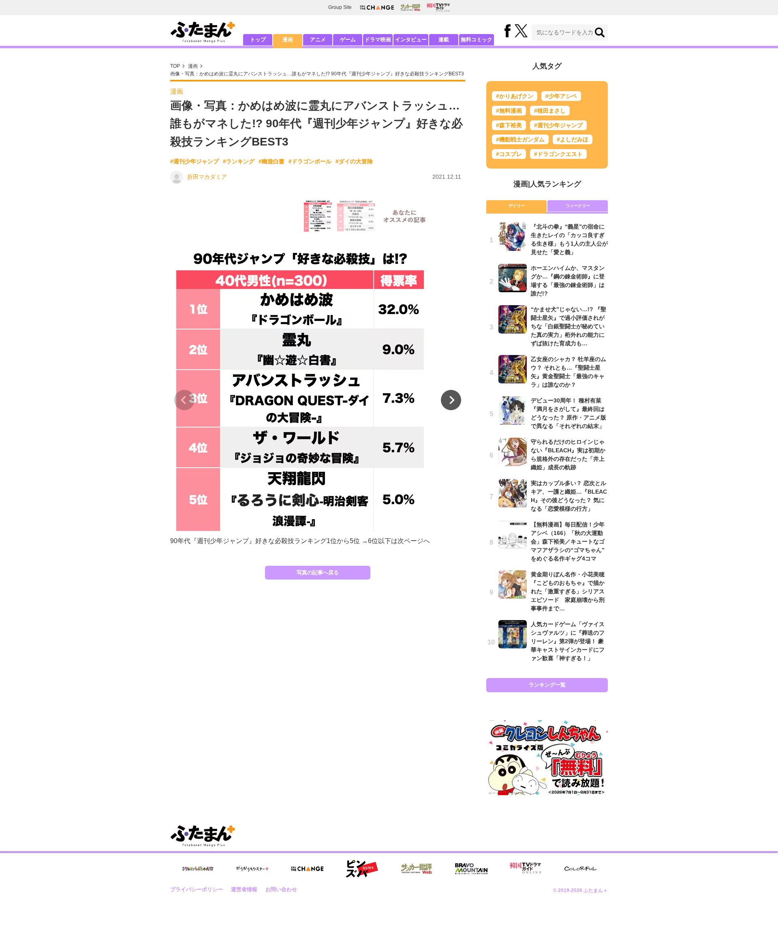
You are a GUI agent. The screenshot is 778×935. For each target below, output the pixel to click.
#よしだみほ (572, 139)
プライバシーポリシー (196, 889)
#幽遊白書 (271, 161)
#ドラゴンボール (310, 161)
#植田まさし (550, 110)
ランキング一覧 (547, 685)
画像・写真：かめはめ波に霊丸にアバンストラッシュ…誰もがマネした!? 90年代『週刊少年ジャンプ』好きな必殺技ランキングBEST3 (317, 74)
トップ (258, 39)
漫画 (287, 39)
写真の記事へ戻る (318, 572)
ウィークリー (578, 205)
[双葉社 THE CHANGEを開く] (377, 7)
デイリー (517, 205)
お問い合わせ (281, 889)
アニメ (318, 39)
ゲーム (348, 39)
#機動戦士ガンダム (520, 139)
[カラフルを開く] (580, 869)
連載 (443, 39)
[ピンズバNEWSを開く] (362, 869)
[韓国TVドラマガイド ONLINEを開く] (438, 7)
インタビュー (411, 39)
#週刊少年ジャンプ (194, 161)
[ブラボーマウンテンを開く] (471, 868)
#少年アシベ (561, 96)
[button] (451, 400)
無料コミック (476, 39)
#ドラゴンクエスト (558, 154)
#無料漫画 (509, 110)
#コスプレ (509, 154)
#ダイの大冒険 (354, 161)
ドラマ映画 (378, 39)
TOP (175, 66)
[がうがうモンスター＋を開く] (252, 868)
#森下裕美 (509, 125)
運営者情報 (244, 889)
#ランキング (238, 161)
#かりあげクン (514, 96)
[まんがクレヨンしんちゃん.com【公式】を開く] (198, 868)
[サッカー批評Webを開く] (410, 7)
